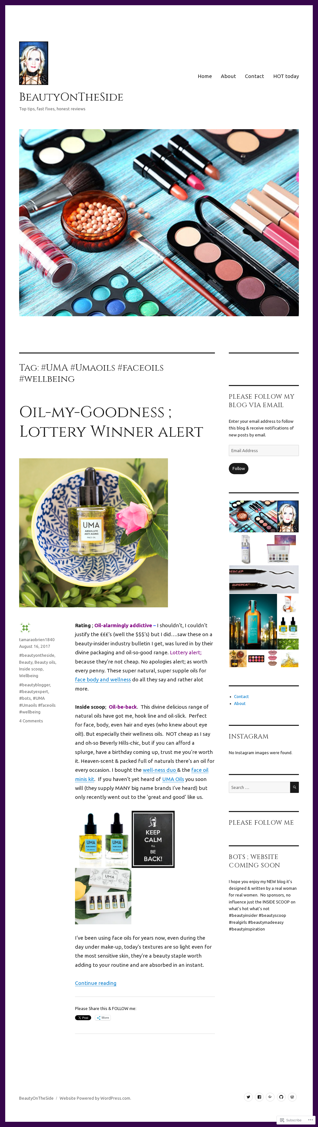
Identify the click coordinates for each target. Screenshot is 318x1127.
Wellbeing (28, 675)
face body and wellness (103, 679)
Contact (254, 76)
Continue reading (96, 983)
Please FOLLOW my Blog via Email (262, 401)
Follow (239, 468)
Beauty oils (45, 662)
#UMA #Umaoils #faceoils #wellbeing (37, 705)
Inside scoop (31, 668)
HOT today (286, 76)
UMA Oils (173, 779)
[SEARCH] (294, 787)
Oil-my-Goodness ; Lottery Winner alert (111, 422)
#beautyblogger (34, 684)
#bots (25, 698)
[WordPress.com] (292, 1097)
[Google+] (270, 1097)
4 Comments (31, 720)
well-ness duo (160, 770)
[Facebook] (259, 1097)
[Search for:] (259, 787)
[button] (253, 516)
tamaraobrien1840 (37, 639)
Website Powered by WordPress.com (95, 1098)
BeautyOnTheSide (71, 97)
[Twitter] (248, 1097)
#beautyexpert (33, 691)
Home (205, 76)
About (228, 76)
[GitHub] (281, 1097)
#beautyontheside (36, 655)
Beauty (26, 662)
